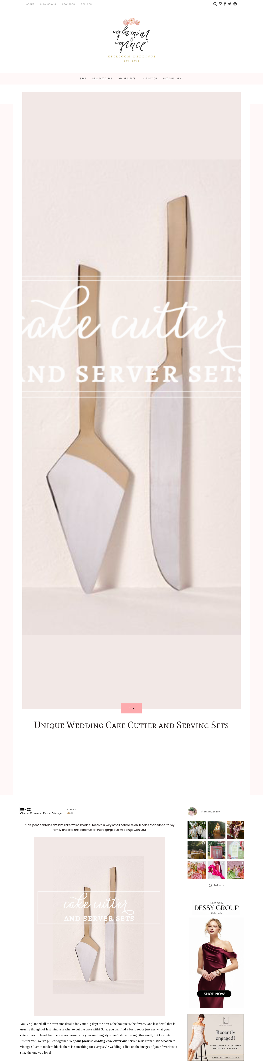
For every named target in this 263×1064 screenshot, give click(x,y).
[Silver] (72, 813)
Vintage (57, 813)
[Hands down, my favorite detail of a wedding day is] (216, 850)
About (30, 4)
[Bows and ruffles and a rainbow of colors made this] (236, 850)
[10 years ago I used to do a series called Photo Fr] (196, 830)
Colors (71, 809)
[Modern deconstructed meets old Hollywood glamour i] (236, 830)
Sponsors (68, 4)
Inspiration (149, 78)
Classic (24, 813)
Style (23, 809)
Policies (86, 4)
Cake (131, 708)
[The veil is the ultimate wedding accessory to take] (216, 870)
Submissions (48, 4)
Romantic (36, 813)
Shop (83, 78)
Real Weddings (102, 78)
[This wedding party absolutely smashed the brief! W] (236, 870)
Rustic (47, 813)
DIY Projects (127, 78)
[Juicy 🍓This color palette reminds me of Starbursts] (196, 870)
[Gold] (68, 813)
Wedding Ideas (173, 78)
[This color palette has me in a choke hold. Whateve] (196, 850)
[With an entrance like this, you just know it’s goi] (216, 830)
